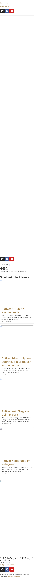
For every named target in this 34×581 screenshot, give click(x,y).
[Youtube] (11, 11)
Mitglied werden (5, 6)
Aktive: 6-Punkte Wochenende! (13, 310)
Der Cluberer (4, 3)
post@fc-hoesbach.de (7, 565)
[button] (17, 15)
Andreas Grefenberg (13, 576)
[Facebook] (7, 11)
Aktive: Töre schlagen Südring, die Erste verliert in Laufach (17, 362)
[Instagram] (2, 11)
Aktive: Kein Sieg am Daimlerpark (15, 413)
